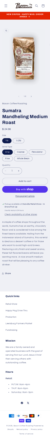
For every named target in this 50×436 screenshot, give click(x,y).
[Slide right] (31, 96)
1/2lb (18, 141)
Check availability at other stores (21, 214)
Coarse (20, 152)
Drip (7, 152)
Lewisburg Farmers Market (19, 323)
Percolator (37, 152)
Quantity (6, 165)
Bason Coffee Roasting (23, 426)
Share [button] (8, 273)
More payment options (25, 196)
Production (11, 317)
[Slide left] (19, 96)
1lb (6, 141)
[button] (6, 6)
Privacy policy (36, 429)
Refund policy (22, 429)
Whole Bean (23, 158)
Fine (7, 158)
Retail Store (11, 304)
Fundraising (11, 330)
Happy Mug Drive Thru (17, 311)
